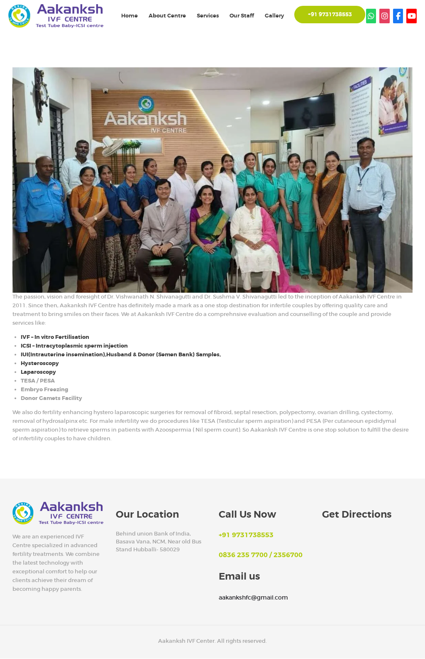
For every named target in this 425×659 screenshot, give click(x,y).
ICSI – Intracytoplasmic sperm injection (74, 345)
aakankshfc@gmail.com (253, 597)
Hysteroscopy (40, 363)
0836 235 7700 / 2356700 (261, 555)
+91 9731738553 (246, 535)
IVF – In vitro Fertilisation (55, 337)
